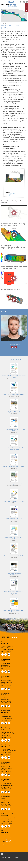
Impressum (4, 857)
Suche (21, 2)
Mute (23, 218)
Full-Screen (25, 218)
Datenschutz (11, 857)
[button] (27, 7)
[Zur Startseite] (9, 4)
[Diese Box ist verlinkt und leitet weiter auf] (26, 7)
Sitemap (17, 857)
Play (2, 218)
